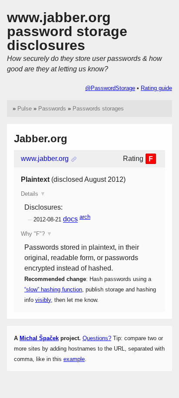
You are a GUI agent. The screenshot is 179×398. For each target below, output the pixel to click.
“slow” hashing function (53, 289)
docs (70, 219)
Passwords (52, 108)
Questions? (97, 338)
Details (29, 194)
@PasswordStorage (110, 88)
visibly (43, 300)
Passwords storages (98, 108)
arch (85, 217)
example (74, 359)
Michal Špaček (39, 338)
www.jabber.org (45, 158)
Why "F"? (33, 234)
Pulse (24, 108)
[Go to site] (73, 159)
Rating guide (156, 88)
